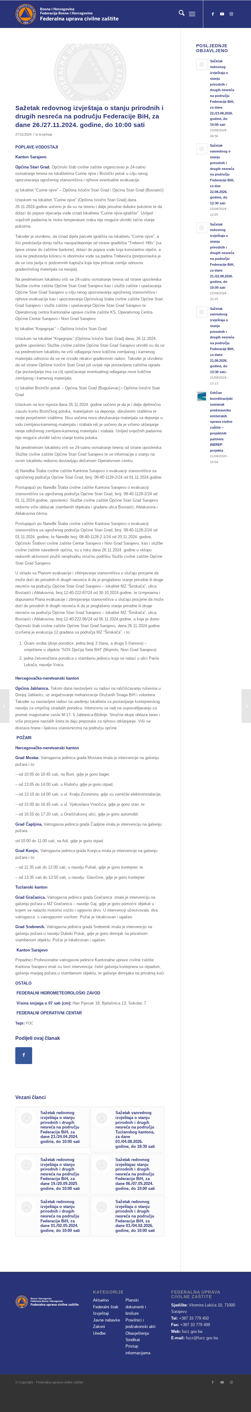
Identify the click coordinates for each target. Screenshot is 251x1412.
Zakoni (99, 1326)
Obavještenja (137, 1333)
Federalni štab (105, 1307)
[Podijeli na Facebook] (23, 1055)
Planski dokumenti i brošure (136, 1307)
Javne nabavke (106, 1320)
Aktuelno (101, 1300)
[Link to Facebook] (212, 14)
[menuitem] (179, 14)
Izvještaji (45, 134)
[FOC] (90, 72)
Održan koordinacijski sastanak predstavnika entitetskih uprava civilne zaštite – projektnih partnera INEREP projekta (221, 421)
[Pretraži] (179, 14)
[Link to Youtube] (222, 14)
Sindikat (133, 1339)
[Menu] (192, 14)
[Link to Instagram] (231, 14)
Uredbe (99, 1333)
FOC (29, 1023)
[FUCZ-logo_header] (84, 14)
